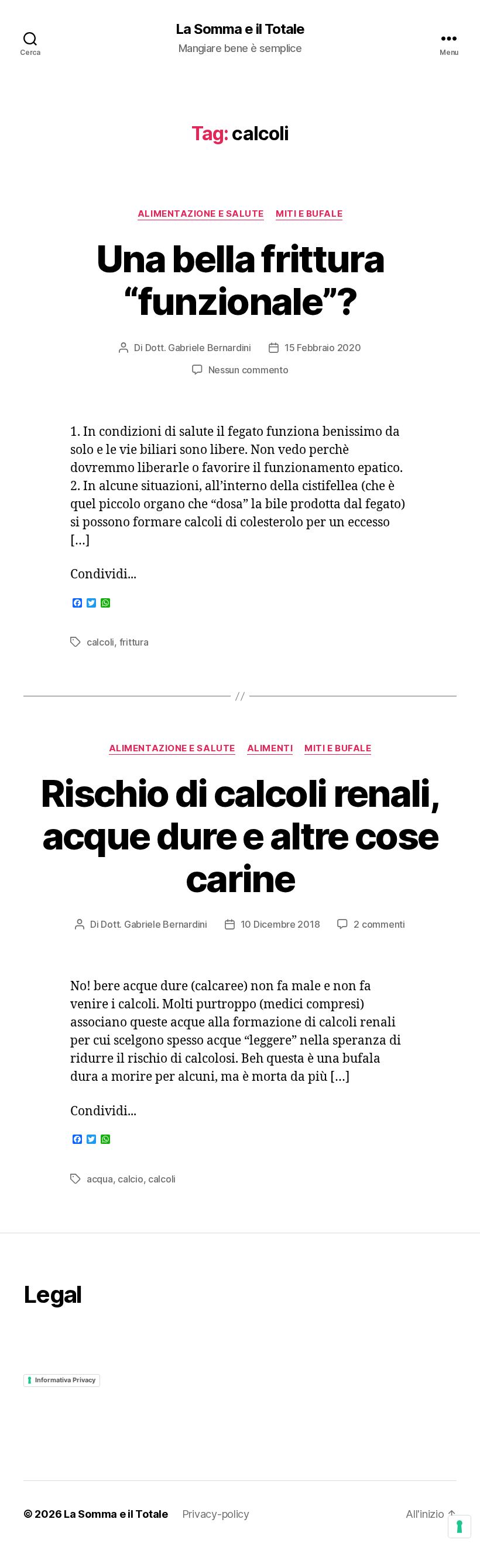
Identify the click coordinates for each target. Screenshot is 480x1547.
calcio (130, 1179)
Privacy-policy (215, 1514)
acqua (100, 1179)
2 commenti (379, 924)
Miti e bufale (309, 214)
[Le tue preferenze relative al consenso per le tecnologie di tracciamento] (459, 1526)
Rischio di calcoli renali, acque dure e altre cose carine (240, 836)
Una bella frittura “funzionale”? (240, 280)
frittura (134, 642)
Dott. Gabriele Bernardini (198, 347)
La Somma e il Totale (240, 29)
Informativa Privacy (65, 1380)
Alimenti (270, 748)
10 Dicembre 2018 (280, 924)
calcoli (100, 642)
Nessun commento (248, 370)
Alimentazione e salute (201, 214)
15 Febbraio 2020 (322, 347)
